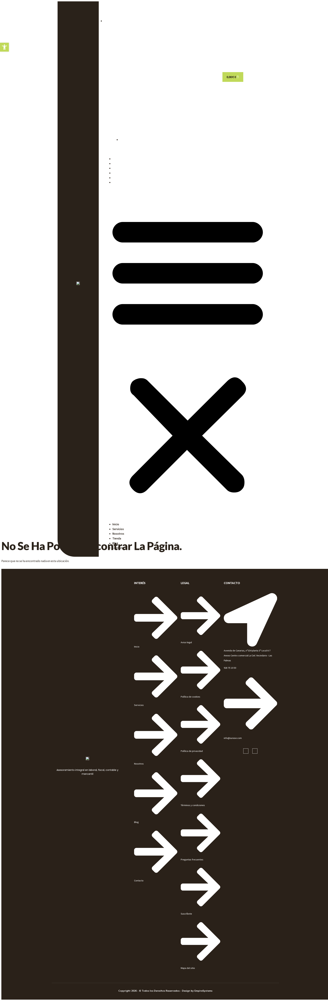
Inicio (115, 159)
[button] (188, 353)
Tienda (116, 173)
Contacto (118, 182)
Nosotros (118, 168)
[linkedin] (254, 751)
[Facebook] (245, 751)
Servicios (118, 163)
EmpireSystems (203, 990)
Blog (115, 178)
